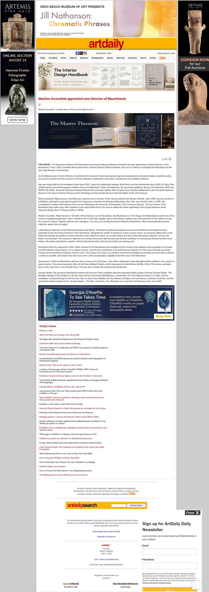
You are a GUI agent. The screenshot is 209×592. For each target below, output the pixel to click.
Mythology (106, 494)
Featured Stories (118, 491)
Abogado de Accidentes (106, 537)
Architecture (120, 489)
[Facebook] (77, 54)
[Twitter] (81, 54)
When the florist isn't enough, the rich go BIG (59, 335)
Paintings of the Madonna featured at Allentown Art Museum (66, 412)
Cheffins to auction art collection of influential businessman (65, 438)
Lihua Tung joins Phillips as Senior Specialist (59, 458)
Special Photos (92, 491)
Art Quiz (89, 494)
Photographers (98, 58)
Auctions (128, 491)
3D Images (115, 494)
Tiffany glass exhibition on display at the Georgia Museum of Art (68, 434)
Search (143, 58)
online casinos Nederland (94, 523)
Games (110, 58)
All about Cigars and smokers (52, 466)
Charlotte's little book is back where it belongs (59, 343)
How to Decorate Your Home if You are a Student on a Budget (67, 462)
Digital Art (111, 489)
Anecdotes (81, 494)
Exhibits (89, 489)
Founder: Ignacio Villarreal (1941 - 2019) (106, 551)
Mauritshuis (84, 164)
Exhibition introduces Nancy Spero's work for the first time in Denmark (70, 376)
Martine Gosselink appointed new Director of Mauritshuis (64, 354)
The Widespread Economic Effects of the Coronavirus (63, 475)
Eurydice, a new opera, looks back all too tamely (61, 404)
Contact (153, 58)
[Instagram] (85, 54)
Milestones (102, 489)
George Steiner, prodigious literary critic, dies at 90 (62, 387)
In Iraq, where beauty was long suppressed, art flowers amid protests (70, 443)
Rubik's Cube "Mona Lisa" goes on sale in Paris (60, 365)
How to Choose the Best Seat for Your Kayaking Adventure (65, 470)
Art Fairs (136, 491)
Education (97, 494)
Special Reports (104, 491)
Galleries (73, 58)
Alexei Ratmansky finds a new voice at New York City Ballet (65, 453)
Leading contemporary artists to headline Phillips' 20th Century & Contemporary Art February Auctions (68, 370)
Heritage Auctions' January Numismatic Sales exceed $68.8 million (69, 417)
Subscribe (120, 58)
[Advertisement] (142, 345)
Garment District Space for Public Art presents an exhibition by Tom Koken (72, 408)
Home (42, 58)
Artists (63, 58)
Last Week (53, 58)
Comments (132, 58)
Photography (130, 489)
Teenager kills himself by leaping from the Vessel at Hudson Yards (69, 339)
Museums (84, 58)
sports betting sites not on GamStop (106, 532)
